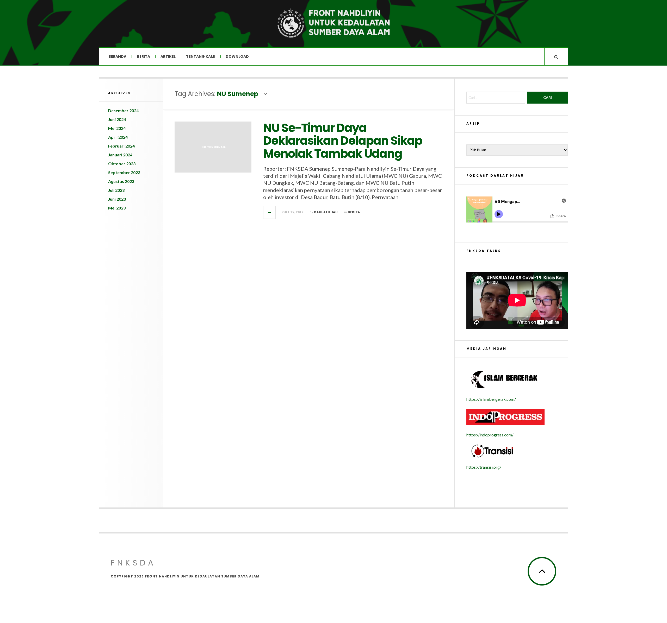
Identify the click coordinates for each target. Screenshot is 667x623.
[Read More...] (269, 212)
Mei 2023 (117, 207)
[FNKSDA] (333, 23)
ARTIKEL (168, 56)
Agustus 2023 (121, 181)
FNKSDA (133, 562)
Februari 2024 (121, 145)
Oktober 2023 (121, 163)
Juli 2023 (116, 190)
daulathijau (326, 212)
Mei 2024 (117, 128)
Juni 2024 (117, 119)
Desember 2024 (123, 110)
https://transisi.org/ (483, 467)
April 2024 (118, 137)
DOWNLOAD (237, 56)
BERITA (143, 56)
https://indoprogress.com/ (490, 434)
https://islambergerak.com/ (491, 399)
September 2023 (124, 172)
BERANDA (117, 56)
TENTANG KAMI (200, 56)
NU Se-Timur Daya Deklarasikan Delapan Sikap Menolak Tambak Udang (342, 141)
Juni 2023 (117, 198)
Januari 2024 (120, 154)
